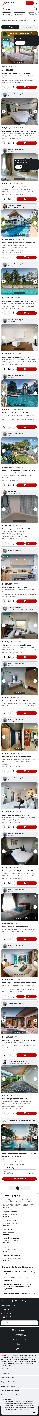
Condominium (23, 1203)
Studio (4, 1232)
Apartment (17, 1204)
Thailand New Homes (8, 1386)
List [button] (12, 27)
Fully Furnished (7, 1258)
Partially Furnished (18, 1258)
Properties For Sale (7, 1377)
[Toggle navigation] (36, 3)
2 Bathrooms (6, 1240)
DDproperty (5, 1373)
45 (21, 1188)
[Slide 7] (21, 62)
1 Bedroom (11, 1232)
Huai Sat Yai (15, 1223)
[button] (19, 1172)
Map (29, 27)
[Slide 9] (24, 62)
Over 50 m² (13, 1249)
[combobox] (18, 9)
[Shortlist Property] (34, 100)
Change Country (6, 1314)
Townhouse (10, 1204)
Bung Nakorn (6, 1223)
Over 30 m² (6, 1249)
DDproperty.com (5, 1355)
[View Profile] (19, 95)
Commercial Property (27, 1204)
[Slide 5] (17, 62)
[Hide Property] (30, 100)
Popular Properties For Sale (10, 1391)
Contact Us (5, 1309)
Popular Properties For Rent (10, 1395)
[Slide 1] (14, 1032)
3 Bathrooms (15, 1240)
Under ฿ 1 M (6, 1214)
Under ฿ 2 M (14, 1214)
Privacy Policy (27, 1405)
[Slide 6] (23, 462)
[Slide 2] (16, 404)
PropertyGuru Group (8, 1305)
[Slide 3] (14, 62)
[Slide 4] (20, 404)
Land (4, 1205)
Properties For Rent (7, 1382)
